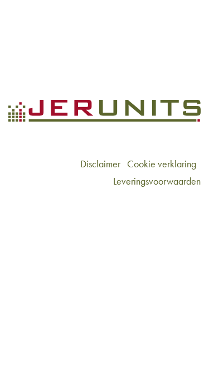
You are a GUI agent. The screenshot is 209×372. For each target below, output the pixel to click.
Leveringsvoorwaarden (157, 181)
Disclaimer (100, 163)
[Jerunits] (55, 28)
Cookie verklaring (161, 163)
